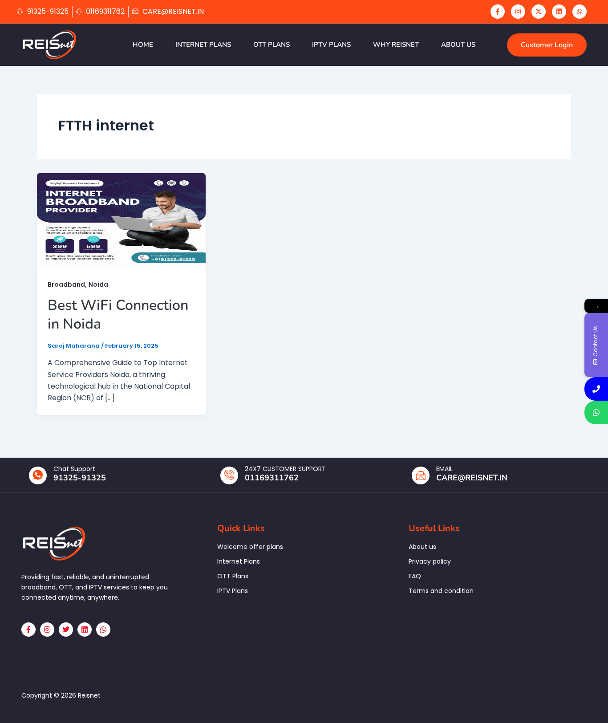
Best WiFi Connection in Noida (118, 314)
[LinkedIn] (559, 11)
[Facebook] (497, 11)
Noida (98, 284)
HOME (143, 44)
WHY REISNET (396, 44)
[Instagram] (518, 11)
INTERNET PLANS (203, 44)
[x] (538, 11)
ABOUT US (458, 44)
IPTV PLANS (331, 44)
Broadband (66, 284)
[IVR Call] (596, 389)
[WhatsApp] (579, 11)
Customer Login (547, 45)
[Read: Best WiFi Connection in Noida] (121, 220)
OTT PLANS (271, 44)
